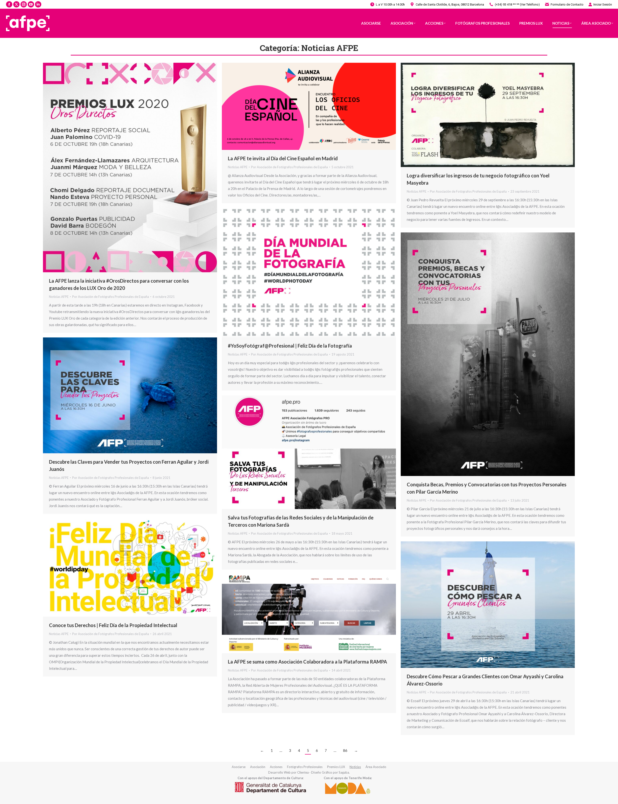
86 (345, 750)
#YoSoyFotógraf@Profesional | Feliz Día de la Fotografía (290, 346)
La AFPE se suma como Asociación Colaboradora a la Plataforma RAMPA (307, 661)
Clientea (303, 772)
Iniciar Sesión (602, 4)
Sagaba (344, 772)
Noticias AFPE (59, 297)
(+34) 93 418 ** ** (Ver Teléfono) (517, 4)
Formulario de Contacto (567, 4)
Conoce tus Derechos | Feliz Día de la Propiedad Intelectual (113, 625)
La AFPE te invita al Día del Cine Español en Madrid (283, 158)
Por (110, 297)
